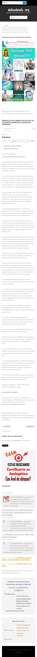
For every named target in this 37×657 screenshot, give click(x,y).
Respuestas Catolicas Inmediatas (20, 570)
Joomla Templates (12, 650)
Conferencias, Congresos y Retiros (15, 610)
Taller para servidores (22, 601)
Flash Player (17, 440)
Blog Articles (9, 570)
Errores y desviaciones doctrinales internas (14, 28)
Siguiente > (30, 426)
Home (6, 25)
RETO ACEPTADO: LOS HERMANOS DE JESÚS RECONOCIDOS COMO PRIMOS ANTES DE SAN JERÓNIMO (18, 512)
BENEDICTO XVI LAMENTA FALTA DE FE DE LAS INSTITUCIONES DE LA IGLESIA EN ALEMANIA (18, 122)
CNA (19, 387)
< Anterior (6, 426)
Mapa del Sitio (8, 639)
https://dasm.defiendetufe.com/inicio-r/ (13, 157)
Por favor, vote (6, 141)
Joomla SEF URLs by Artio (6, 430)
